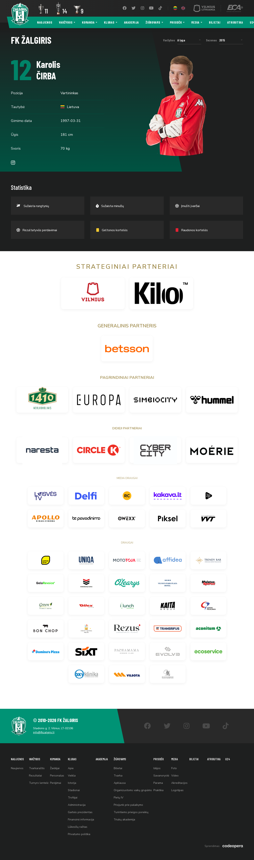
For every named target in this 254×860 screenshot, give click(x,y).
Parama (158, 783)
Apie (71, 768)
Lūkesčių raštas (77, 827)
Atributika (235, 22)
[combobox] (189, 40)
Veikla (72, 775)
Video (175, 775)
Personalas (57, 775)
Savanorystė (161, 775)
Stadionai (74, 790)
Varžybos (65, 22)
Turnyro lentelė (38, 783)
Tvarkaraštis (37, 768)
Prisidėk (176, 22)
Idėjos (157, 768)
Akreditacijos (179, 783)
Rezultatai (35, 775)
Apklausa (120, 783)
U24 (227, 759)
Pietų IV (118, 797)
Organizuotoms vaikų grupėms (133, 790)
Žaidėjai (55, 768)
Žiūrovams (153, 22)
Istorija (72, 783)
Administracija (77, 805)
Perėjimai (55, 783)
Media (195, 22)
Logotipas (177, 790)
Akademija (131, 22)
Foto (174, 768)
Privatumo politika (79, 834)
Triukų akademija (124, 819)
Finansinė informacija (81, 819)
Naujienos (44, 22)
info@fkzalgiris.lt (43, 732)
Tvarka (118, 775)
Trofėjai (72, 797)
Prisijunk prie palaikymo (128, 805)
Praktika (158, 790)
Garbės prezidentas (80, 812)
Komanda (88, 22)
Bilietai (214, 22)
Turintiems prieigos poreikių (131, 812)
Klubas (109, 22)
